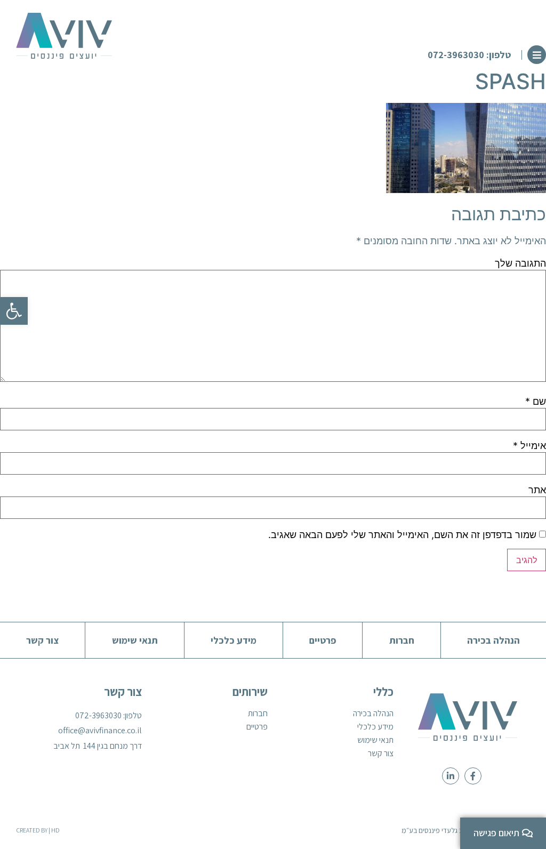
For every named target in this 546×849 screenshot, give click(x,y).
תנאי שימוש (375, 740)
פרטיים (257, 727)
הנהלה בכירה (373, 713)
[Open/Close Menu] (536, 54)
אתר (537, 490)
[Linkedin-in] (450, 775)
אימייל (529, 446)
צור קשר (381, 753)
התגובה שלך (520, 263)
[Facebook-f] (472, 775)
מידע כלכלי (375, 727)
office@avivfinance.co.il (100, 730)
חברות (258, 713)
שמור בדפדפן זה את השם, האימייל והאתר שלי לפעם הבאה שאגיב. (402, 535)
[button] (475, 55)
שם (535, 401)
